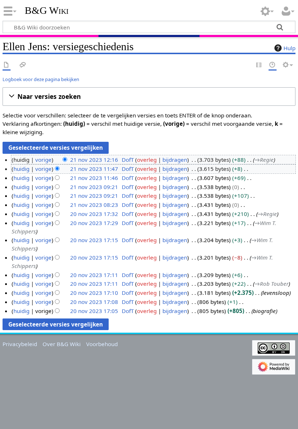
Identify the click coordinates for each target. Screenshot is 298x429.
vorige (43, 159)
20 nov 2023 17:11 (94, 274)
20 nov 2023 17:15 (94, 240)
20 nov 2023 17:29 (94, 222)
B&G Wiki (47, 10)
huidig (21, 168)
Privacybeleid (20, 344)
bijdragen (174, 159)
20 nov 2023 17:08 (94, 301)
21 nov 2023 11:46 (94, 177)
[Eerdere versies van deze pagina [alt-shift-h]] (273, 65)
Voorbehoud (102, 344)
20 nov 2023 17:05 (94, 310)
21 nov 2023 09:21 (94, 187)
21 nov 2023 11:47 (94, 168)
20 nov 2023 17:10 (94, 292)
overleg (147, 159)
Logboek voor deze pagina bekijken (41, 79)
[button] (149, 96)
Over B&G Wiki (62, 344)
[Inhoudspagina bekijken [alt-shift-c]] (7, 65)
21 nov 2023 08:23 (94, 204)
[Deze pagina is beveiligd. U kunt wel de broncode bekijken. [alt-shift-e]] (259, 65)
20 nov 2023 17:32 (94, 213)
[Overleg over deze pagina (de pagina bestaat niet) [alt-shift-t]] (23, 65)
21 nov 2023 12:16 (94, 159)
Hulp (289, 48)
